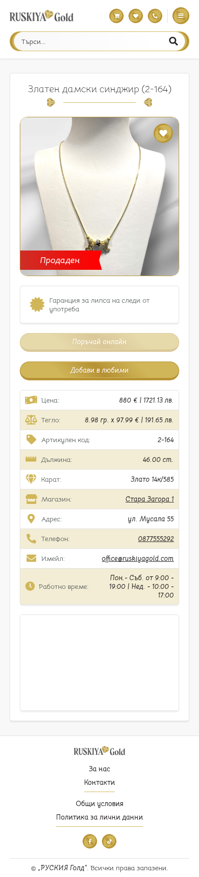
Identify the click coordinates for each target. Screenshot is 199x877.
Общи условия (99, 803)
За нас (99, 769)
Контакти (99, 782)
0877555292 (156, 538)
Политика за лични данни (99, 817)
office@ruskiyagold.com (138, 558)
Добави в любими (100, 370)
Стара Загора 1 (150, 499)
